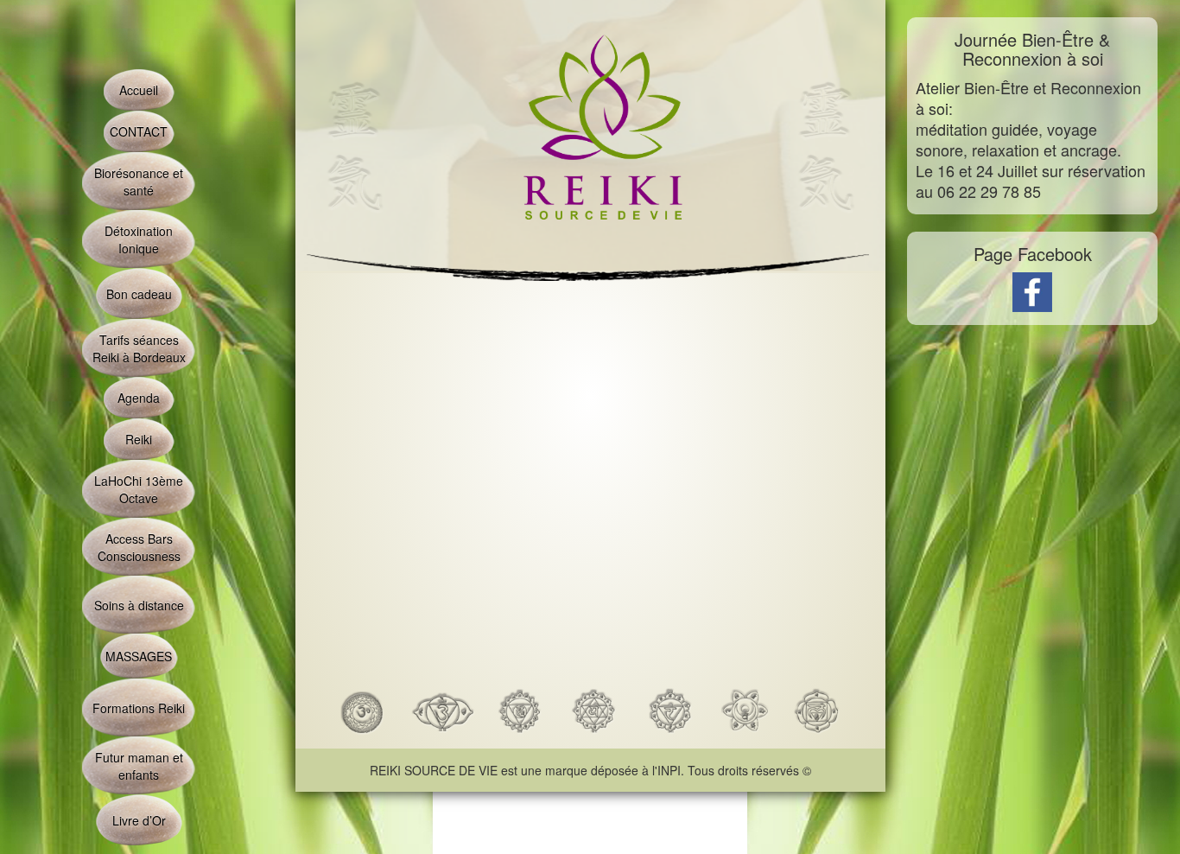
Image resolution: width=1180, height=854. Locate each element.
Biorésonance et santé (138, 181)
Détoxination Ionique (139, 239)
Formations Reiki (138, 708)
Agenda (138, 397)
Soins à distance (139, 605)
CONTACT (139, 131)
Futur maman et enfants (139, 766)
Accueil (138, 90)
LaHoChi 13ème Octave (138, 489)
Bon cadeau (139, 294)
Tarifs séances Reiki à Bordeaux (139, 348)
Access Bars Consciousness (139, 547)
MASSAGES (138, 656)
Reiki (138, 439)
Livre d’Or (139, 820)
